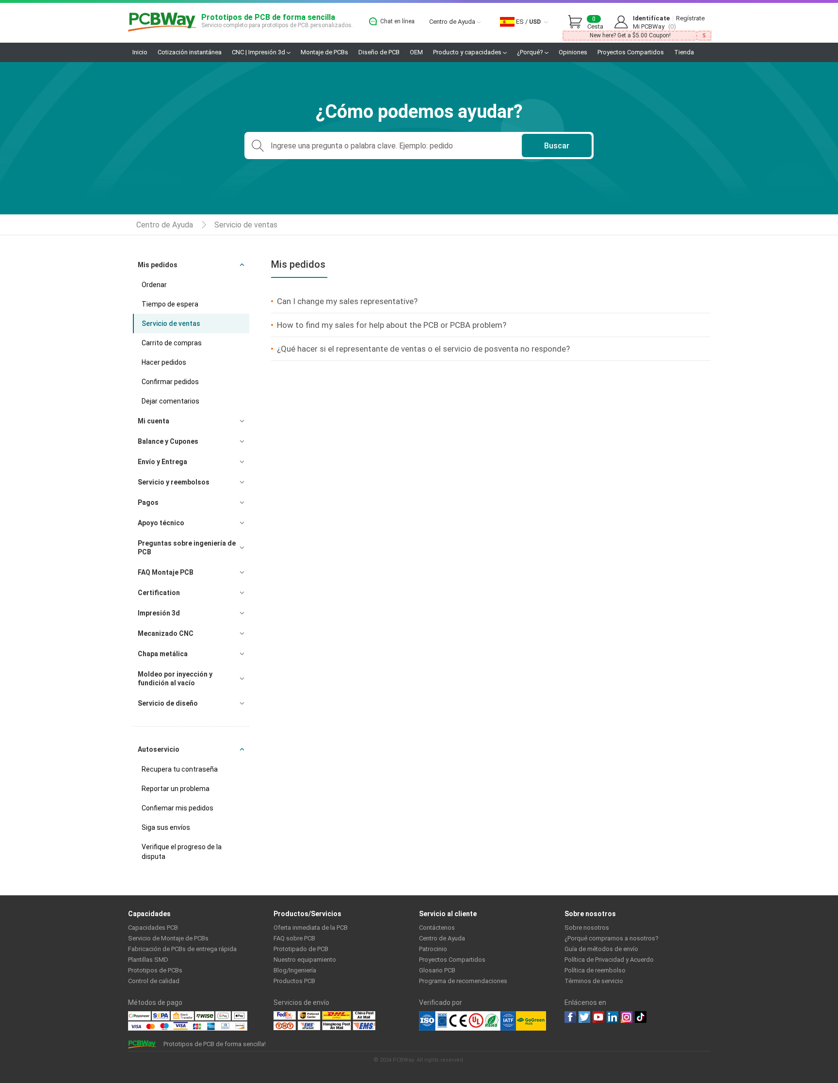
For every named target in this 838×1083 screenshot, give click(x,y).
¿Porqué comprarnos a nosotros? (611, 938)
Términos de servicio (593, 981)
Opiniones (573, 52)
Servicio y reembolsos (174, 482)
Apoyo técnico (161, 523)
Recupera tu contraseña (180, 769)
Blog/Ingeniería (295, 970)
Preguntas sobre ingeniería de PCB (187, 547)
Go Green (531, 1021)
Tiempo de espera (170, 304)
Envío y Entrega (162, 462)
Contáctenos (437, 927)
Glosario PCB (437, 970)
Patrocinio (433, 949)
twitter (584, 1017)
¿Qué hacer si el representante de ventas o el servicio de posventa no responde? (423, 349)
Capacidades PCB (153, 927)
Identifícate (651, 18)
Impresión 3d (159, 613)
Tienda (684, 52)
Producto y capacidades (468, 52)
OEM (416, 52)
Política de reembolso (595, 970)
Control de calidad (153, 981)
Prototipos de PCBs (155, 970)
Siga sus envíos (166, 827)
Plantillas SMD (148, 959)
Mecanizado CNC (165, 633)
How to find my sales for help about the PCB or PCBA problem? (391, 325)
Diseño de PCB (379, 52)
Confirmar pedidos (170, 382)
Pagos (148, 502)
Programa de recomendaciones (463, 981)
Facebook (570, 1017)
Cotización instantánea (190, 52)
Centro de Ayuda (453, 21)
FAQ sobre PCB (294, 938)
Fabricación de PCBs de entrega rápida (182, 949)
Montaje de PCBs (324, 52)
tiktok (640, 1017)
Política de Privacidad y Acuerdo (609, 959)
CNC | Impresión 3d (259, 52)
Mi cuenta (153, 421)
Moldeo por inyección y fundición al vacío (175, 678)
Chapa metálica (163, 654)
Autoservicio (158, 749)
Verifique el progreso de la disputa (182, 851)
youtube (598, 1017)
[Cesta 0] (577, 22)
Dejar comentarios (170, 401)
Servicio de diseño (168, 703)
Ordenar (154, 285)
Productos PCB (294, 981)
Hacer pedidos (164, 362)
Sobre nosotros (586, 927)
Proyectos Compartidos (630, 52)
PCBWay (162, 22)
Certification (159, 593)
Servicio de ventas (245, 224)
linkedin (612, 1017)
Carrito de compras (172, 343)
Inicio (139, 52)
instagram (626, 1017)
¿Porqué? (531, 52)
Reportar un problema (176, 788)
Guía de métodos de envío (601, 949)
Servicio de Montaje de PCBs (168, 938)
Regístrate (690, 18)
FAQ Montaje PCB (165, 572)
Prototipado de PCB (301, 949)
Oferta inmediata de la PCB (311, 927)
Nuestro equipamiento (305, 959)
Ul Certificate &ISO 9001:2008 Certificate (467, 1021)
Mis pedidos (157, 265)
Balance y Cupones (168, 441)
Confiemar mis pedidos (177, 808)
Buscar (556, 145)
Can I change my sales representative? (347, 301)
